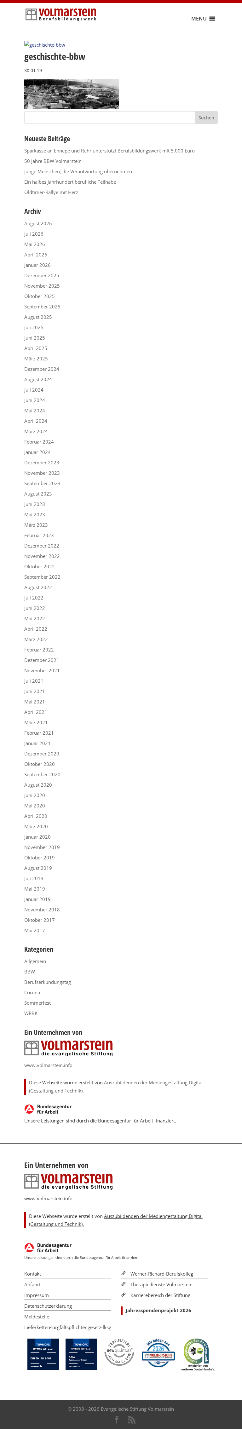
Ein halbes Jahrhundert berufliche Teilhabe (70, 182)
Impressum (36, 1295)
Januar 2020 (37, 837)
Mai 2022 (34, 618)
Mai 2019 (34, 889)
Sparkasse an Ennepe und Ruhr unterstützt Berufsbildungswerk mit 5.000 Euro (109, 150)
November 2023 (42, 473)
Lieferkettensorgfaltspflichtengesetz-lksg (67, 1327)
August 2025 (38, 317)
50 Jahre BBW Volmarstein (53, 161)
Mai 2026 (34, 244)
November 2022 (42, 556)
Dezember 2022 (41, 545)
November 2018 (42, 909)
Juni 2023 (34, 504)
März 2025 (36, 358)
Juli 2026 (33, 234)
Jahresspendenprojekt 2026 (158, 1310)
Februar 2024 (39, 442)
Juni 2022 (34, 608)
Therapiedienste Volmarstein (161, 1284)
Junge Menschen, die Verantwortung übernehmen (78, 171)
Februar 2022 (39, 649)
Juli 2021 (33, 681)
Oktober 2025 (39, 296)
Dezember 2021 (41, 660)
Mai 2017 (34, 930)
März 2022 (36, 639)
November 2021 (42, 670)
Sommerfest (37, 1003)
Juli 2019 (33, 878)
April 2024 (35, 421)
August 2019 (38, 868)
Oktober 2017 (39, 920)
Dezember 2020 (41, 753)
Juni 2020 (34, 795)
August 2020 (38, 785)
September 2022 (42, 577)
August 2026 (38, 223)
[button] (199, 18)
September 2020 (42, 774)
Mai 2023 (34, 514)
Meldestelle (36, 1316)
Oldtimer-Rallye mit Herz (51, 192)
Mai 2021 (34, 701)
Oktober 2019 (39, 857)
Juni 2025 (34, 338)
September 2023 (42, 483)
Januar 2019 (37, 899)
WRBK (30, 1013)
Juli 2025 (33, 327)
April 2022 (35, 629)
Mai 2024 (34, 410)
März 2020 (36, 826)
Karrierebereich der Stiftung (160, 1295)
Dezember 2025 (41, 275)
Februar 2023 (39, 535)
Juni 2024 (34, 400)
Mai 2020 (34, 805)
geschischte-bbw (54, 56)
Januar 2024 (37, 452)
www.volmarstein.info (48, 1065)
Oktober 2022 (39, 566)
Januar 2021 (37, 743)
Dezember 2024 (41, 369)
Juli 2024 (33, 390)
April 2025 (35, 348)
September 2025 (42, 306)
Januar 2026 (37, 265)
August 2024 (38, 379)
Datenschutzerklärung (48, 1306)
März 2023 (36, 525)
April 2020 (35, 816)
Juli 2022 (33, 597)
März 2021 (36, 722)
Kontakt (32, 1274)
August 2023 (38, 494)
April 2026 (35, 254)
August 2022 (38, 587)
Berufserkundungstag (47, 982)
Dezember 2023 (41, 462)
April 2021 (35, 712)
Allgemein (35, 961)
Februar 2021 (39, 733)
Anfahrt (32, 1284)
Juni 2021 (34, 691)
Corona (32, 992)
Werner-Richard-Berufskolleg (161, 1274)
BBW (29, 971)
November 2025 (42, 286)
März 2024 (36, 431)
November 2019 (42, 847)
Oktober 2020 (39, 764)
